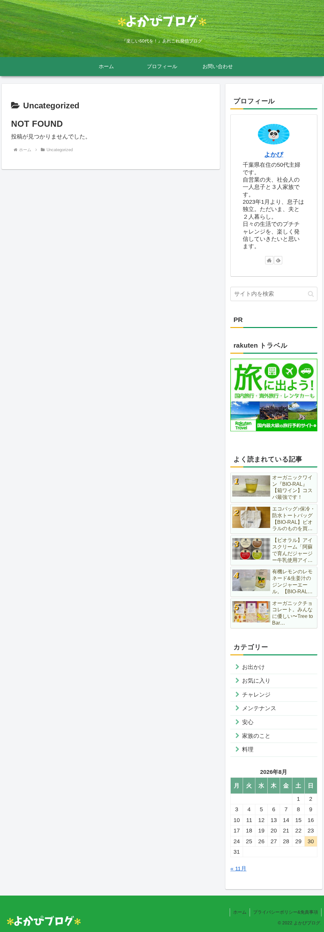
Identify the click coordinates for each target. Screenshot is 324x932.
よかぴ (273, 154)
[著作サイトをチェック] (269, 260)
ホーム (239, 912)
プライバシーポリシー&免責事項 (285, 912)
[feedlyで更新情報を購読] (278, 260)
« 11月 (238, 868)
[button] (310, 294)
